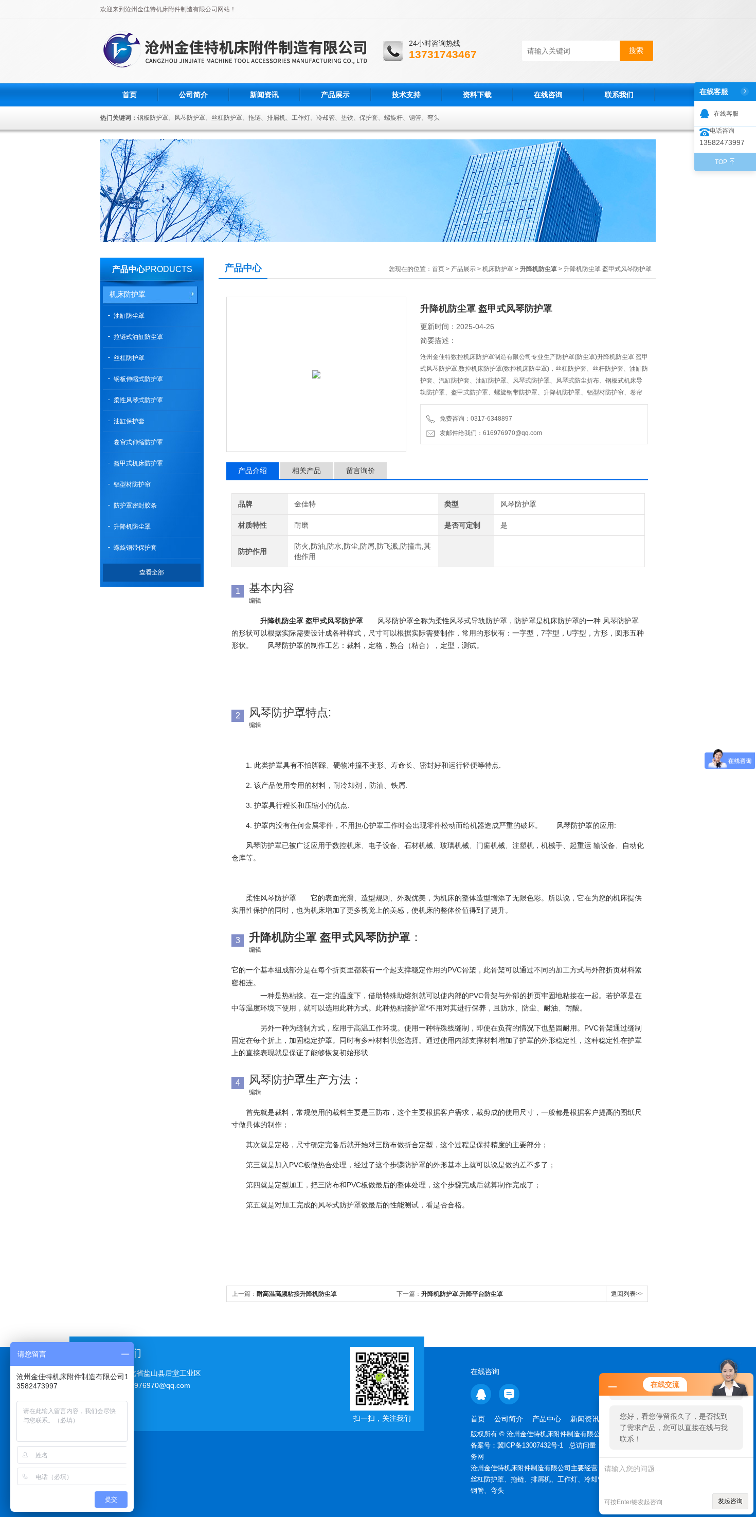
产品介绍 (252, 470)
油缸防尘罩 (129, 315)
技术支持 (406, 95)
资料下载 (477, 95)
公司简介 (193, 95)
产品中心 (128, 269)
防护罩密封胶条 (135, 505)
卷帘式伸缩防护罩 (138, 442)
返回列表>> (627, 1293)
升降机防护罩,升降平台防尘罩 (462, 1293)
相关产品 (306, 470)
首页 (129, 95)
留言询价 (360, 470)
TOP (721, 162)
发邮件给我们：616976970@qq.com (489, 433)
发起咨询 (730, 1501)
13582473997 (722, 142)
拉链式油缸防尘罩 (138, 336)
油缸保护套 (129, 421)
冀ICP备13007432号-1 (531, 1445)
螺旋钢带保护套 (135, 547)
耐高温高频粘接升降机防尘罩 (297, 1293)
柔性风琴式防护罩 (138, 400)
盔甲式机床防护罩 (138, 463)
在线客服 (726, 113)
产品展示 (335, 95)
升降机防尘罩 (132, 526)
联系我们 (619, 95)
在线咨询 (548, 95)
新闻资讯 (264, 95)
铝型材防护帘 (132, 484)
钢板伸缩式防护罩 (138, 379)
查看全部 (151, 572)
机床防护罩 (128, 294)
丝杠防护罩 (129, 358)
